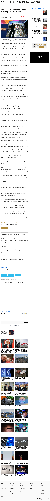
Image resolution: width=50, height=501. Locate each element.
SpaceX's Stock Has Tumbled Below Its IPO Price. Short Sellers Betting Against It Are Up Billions (21, 475)
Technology (2, 491)
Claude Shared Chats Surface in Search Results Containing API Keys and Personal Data (7, 462)
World (1, 485)
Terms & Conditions (23, 488)
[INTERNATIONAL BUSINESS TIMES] (25, 2)
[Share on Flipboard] (22, 17)
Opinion (2, 496)
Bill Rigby (3, 15)
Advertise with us (22, 493)
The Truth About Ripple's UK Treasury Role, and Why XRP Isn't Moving (7, 447)
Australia (31, 485)
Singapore (31, 488)
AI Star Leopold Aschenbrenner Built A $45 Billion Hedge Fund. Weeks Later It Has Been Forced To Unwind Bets (38, 39)
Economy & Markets (4, 488)
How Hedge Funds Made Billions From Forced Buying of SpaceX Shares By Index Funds (21, 393)
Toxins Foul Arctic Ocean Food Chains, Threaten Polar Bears (12, 271)
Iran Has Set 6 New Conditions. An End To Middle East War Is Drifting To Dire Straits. (7, 433)
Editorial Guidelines (21, 282)
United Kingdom (32, 490)
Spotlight (11, 490)
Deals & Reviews (12, 494)
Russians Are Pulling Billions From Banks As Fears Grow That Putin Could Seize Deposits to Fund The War (37, 20)
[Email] (25, 17)
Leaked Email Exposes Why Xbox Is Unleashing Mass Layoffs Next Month (7, 406)
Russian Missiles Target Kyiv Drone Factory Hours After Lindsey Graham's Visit (7, 393)
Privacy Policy (3, 230)
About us (21, 485)
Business (2, 490)
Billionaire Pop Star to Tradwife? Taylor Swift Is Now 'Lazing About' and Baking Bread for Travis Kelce (21, 462)
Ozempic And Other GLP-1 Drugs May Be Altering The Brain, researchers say (21, 378)
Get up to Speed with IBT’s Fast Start (41, 44)
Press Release (12, 491)
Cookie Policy (22, 491)
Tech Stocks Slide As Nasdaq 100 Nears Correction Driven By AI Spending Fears (21, 420)
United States (32, 491)
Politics (2, 493)
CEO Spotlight (12, 493)
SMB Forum (12, 488)
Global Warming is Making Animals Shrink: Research (11, 269)
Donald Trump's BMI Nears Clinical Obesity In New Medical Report (38, 25)
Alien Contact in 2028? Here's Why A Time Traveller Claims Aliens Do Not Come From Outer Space (21, 365)
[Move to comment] (27, 17)
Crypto (2, 494)
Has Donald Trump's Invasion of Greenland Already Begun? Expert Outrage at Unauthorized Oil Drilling (7, 420)
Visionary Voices (12, 485)
